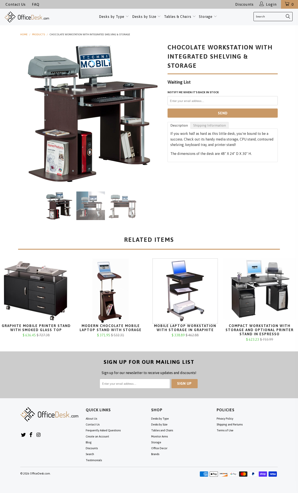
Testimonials (94, 460)
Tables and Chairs (162, 430)
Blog (89, 442)
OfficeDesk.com (40, 473)
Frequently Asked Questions (103, 430)
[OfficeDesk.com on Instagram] (38, 435)
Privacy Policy (225, 418)
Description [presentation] (179, 125)
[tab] (179, 125)
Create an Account (97, 436)
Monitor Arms (159, 436)
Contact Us (15, 4)
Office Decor (159, 448)
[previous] (28, 113)
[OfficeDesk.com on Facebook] (31, 435)
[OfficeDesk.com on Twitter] (23, 435)
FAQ (35, 4)
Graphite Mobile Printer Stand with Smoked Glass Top (36, 291)
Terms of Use (225, 430)
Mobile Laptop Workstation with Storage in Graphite (185, 291)
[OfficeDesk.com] (32, 17)
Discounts (244, 4)
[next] (155, 113)
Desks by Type (112, 17)
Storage (205, 17)
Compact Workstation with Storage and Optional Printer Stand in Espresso (260, 291)
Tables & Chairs (177, 17)
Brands (155, 454)
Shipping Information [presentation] (209, 125)
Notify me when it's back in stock (193, 92)
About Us (91, 418)
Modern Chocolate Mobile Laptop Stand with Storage (111, 291)
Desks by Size (145, 17)
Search (90, 454)
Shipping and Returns (230, 424)
